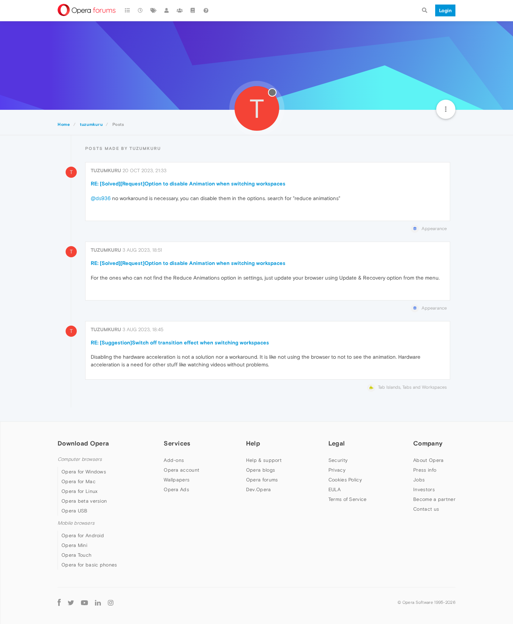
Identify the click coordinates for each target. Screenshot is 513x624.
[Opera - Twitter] (70, 602)
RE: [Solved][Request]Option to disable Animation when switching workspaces (188, 184)
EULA (334, 489)
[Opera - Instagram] (110, 602)
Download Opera (83, 443)
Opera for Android (82, 535)
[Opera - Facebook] (59, 602)
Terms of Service (347, 499)
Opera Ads (176, 489)
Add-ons (174, 460)
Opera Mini (74, 545)
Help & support (264, 460)
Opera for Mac (78, 481)
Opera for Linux (79, 491)
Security (338, 460)
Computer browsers (80, 459)
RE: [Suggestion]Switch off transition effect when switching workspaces (180, 342)
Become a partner (434, 499)
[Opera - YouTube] (84, 602)
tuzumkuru (106, 170)
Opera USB (74, 510)
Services (177, 443)
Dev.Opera (258, 489)
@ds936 (101, 198)
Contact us (426, 509)
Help (253, 443)
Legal (336, 443)
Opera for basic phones (89, 565)
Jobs (419, 479)
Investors (424, 489)
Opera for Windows (83, 471)
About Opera (428, 460)
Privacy (336, 470)
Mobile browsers (76, 523)
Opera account (181, 470)
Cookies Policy (345, 479)
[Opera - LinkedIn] (97, 602)
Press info (424, 470)
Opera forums (262, 479)
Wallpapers (176, 479)
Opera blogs (260, 470)
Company (428, 443)
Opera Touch (76, 555)
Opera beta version (84, 501)
